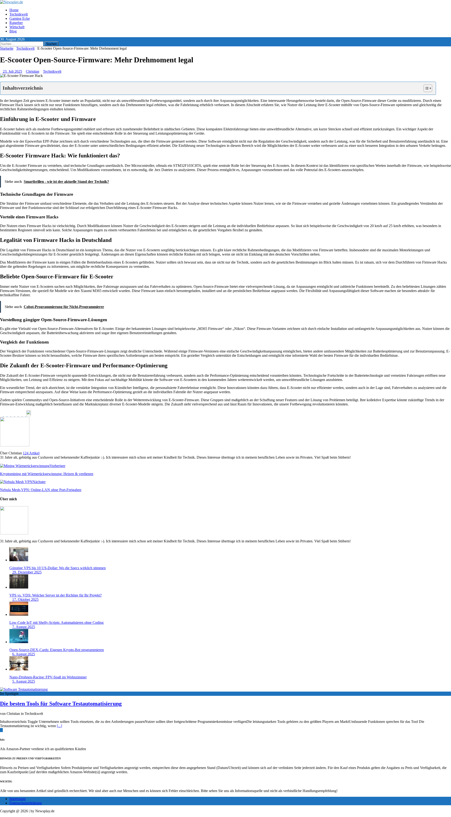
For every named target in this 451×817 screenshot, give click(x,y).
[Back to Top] (1, 730)
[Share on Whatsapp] (24, 415)
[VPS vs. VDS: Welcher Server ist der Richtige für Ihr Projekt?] (18, 587)
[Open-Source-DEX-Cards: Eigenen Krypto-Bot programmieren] (18, 642)
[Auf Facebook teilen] (2, 415)
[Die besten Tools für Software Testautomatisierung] (24, 689)
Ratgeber (16, 23)
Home (14, 10)
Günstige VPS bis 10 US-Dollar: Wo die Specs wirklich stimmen (57, 568)
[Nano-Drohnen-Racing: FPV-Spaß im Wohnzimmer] (18, 669)
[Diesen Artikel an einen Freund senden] (17, 415)
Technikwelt (18, 14)
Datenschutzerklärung (25, 803)
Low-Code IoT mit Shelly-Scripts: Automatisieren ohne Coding (56, 623)
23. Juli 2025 (12, 71)
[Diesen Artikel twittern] (6, 415)
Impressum (17, 799)
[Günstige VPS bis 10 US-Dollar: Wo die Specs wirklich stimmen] (18, 560)
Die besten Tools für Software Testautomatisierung (61, 704)
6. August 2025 (23, 654)
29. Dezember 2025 (27, 572)
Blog (13, 31)
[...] (59, 726)
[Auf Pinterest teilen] (13, 415)
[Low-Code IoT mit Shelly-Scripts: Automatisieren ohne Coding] (18, 615)
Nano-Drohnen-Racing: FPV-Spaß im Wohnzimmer (48, 677)
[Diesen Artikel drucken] (21, 415)
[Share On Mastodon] (28, 415)
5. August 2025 (23, 681)
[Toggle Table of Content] (425, 88)
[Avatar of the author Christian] (14, 533)
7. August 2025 (23, 627)
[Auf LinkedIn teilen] (9, 415)
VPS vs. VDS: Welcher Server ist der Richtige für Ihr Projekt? (55, 595)
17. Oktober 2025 (25, 599)
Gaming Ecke (19, 18)
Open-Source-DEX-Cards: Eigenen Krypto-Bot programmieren (56, 650)
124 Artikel (31, 453)
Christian (32, 71)
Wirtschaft (16, 27)
